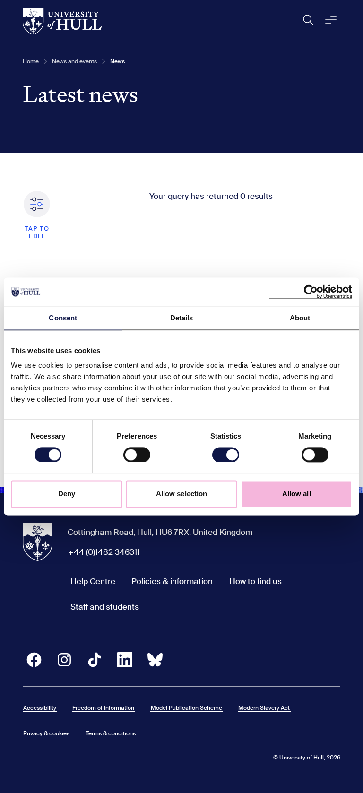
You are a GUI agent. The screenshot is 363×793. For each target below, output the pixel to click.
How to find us (255, 581)
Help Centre (92, 581)
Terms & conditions (111, 733)
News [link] (117, 61)
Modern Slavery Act (264, 708)
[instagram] (64, 659)
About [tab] (300, 318)
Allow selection (181, 494)
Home (31, 61)
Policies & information (172, 581)
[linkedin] (124, 659)
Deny (66, 494)
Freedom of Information (103, 708)
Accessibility (39, 708)
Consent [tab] (63, 318)
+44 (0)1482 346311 (104, 552)
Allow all (296, 494)
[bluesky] (155, 659)
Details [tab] (181, 318)
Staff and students (104, 607)
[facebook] (34, 659)
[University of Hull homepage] (62, 21)
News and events (74, 61)
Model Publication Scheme (186, 708)
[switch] (136, 454)
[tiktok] (94, 659)
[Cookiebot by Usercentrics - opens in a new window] (310, 291)
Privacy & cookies (46, 733)
